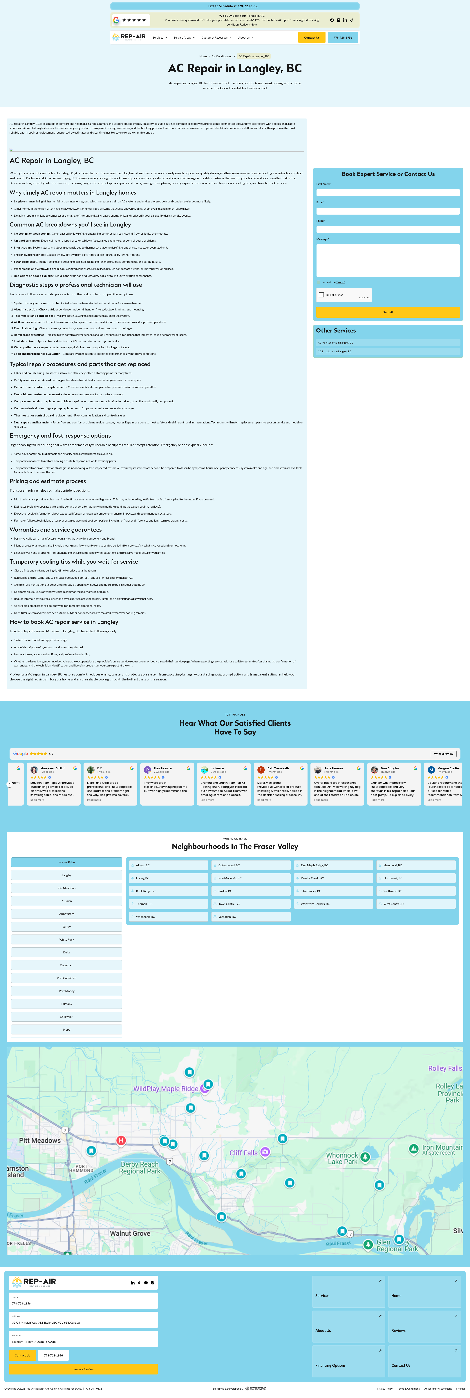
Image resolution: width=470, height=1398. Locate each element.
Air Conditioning (222, 56)
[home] (128, 37)
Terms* (340, 282)
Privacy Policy (385, 1388)
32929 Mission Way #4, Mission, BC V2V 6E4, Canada (46, 1322)
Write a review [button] (443, 754)
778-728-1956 (21, 1303)
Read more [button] (20, 800)
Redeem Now (248, 24)
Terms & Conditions (408, 1388)
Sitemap (461, 1388)
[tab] (66, 862)
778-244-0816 (94, 1388)
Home (203, 56)
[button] (160, 37)
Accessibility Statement (438, 1388)
